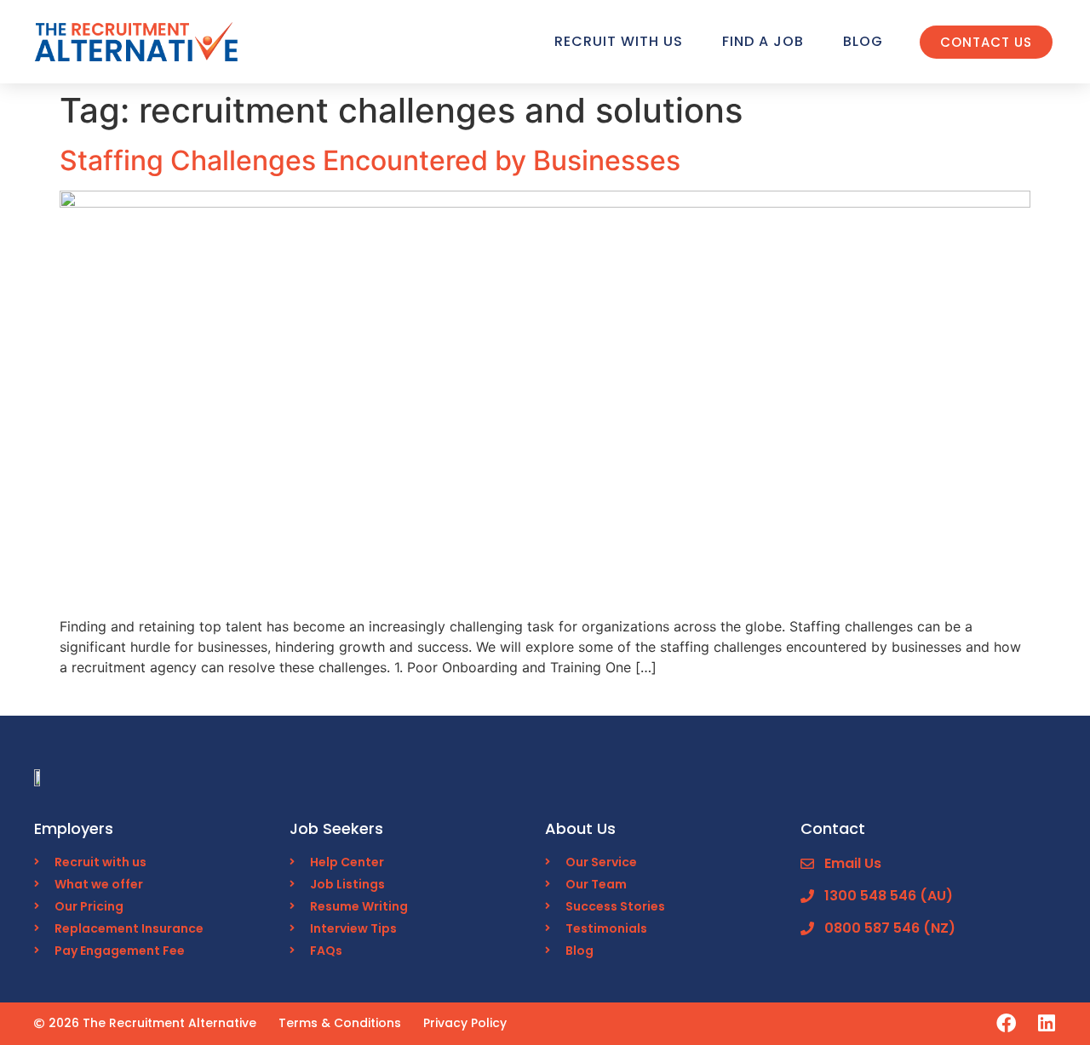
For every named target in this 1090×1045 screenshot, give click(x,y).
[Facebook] (1006, 1023)
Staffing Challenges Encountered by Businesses (370, 160)
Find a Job (763, 41)
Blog (863, 41)
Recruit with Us (618, 41)
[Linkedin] (1046, 1023)
